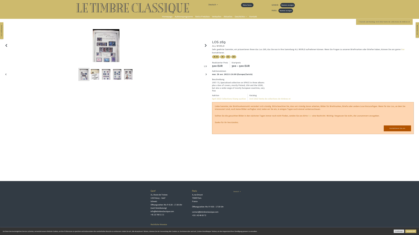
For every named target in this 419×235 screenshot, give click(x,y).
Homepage (167, 17)
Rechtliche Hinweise (159, 224)
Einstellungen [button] (399, 231)
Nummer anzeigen (287, 5)
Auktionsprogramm (184, 17)
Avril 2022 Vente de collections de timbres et (270, 98)
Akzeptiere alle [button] (411, 231)
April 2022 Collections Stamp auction (229, 98)
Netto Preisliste (202, 17)
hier (403, 49)
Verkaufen (216, 17)
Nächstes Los (417, 30)
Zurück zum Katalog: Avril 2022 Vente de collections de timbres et (385, 22)
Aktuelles (228, 17)
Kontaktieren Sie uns (397, 128)
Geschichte (240, 17)
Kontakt (253, 17)
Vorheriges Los (2, 30)
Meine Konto (247, 5)
